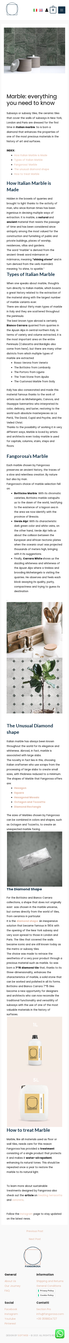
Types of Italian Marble (28, 160)
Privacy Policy (47, 1290)
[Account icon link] (46, 10)
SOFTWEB (23, 1335)
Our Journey (12, 1286)
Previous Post (34, 1231)
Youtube (10, 1319)
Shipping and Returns (49, 1281)
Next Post (35, 1239)
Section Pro (43, 1309)
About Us (10, 1281)
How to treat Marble (26, 174)
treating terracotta (50, 1195)
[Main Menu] (61, 10)
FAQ (7, 1290)
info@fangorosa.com (50, 1314)
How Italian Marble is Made (30, 155)
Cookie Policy (47, 1295)
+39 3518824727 (46, 1319)
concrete (18, 1200)
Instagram (26, 1214)
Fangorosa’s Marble (27, 456)
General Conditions (48, 1286)
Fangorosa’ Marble (25, 164)
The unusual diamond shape (31, 169)
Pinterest (10, 1323)
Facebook (11, 1309)
